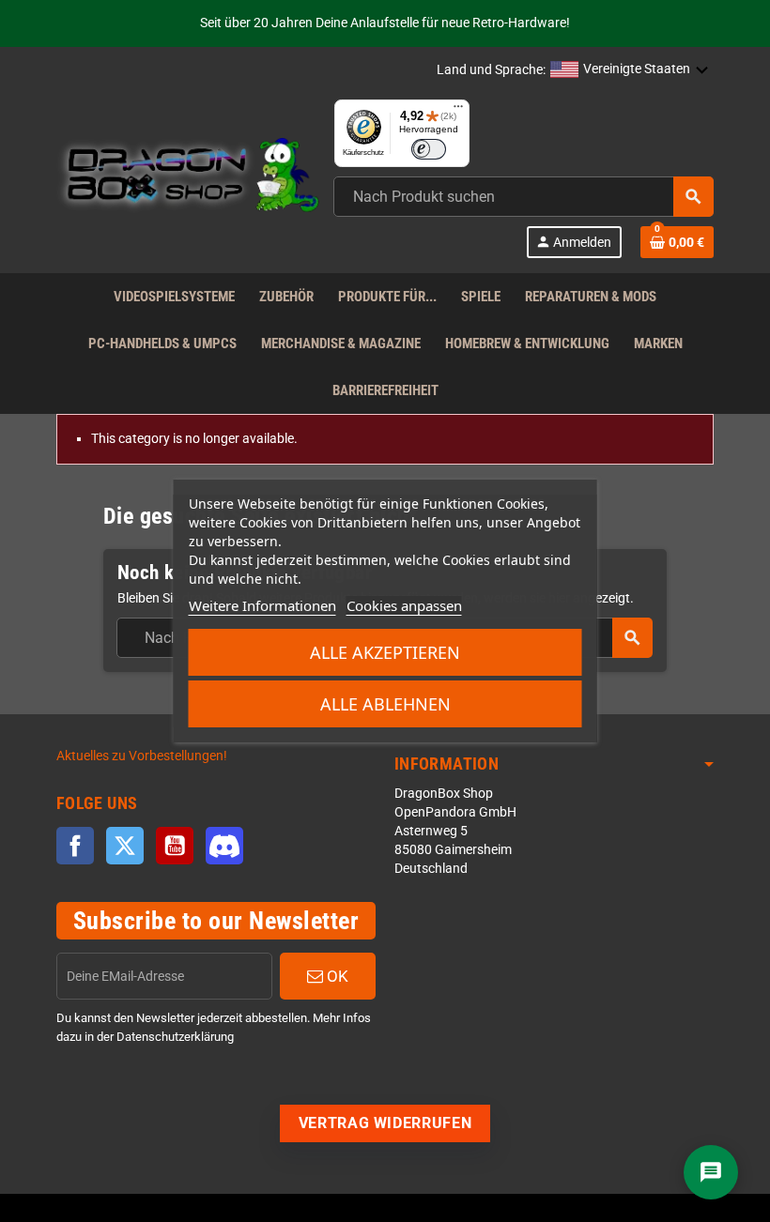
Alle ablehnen (385, 704)
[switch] (428, 149)
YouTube (174, 845)
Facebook (75, 845)
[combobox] (523, 196)
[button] (630, 70)
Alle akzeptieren (385, 652)
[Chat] (711, 1172)
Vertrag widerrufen (385, 1123)
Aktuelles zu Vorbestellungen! (141, 756)
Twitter (125, 845)
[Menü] (458, 110)
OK (335, 976)
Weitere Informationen (262, 605)
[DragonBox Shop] (187, 178)
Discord (224, 845)
